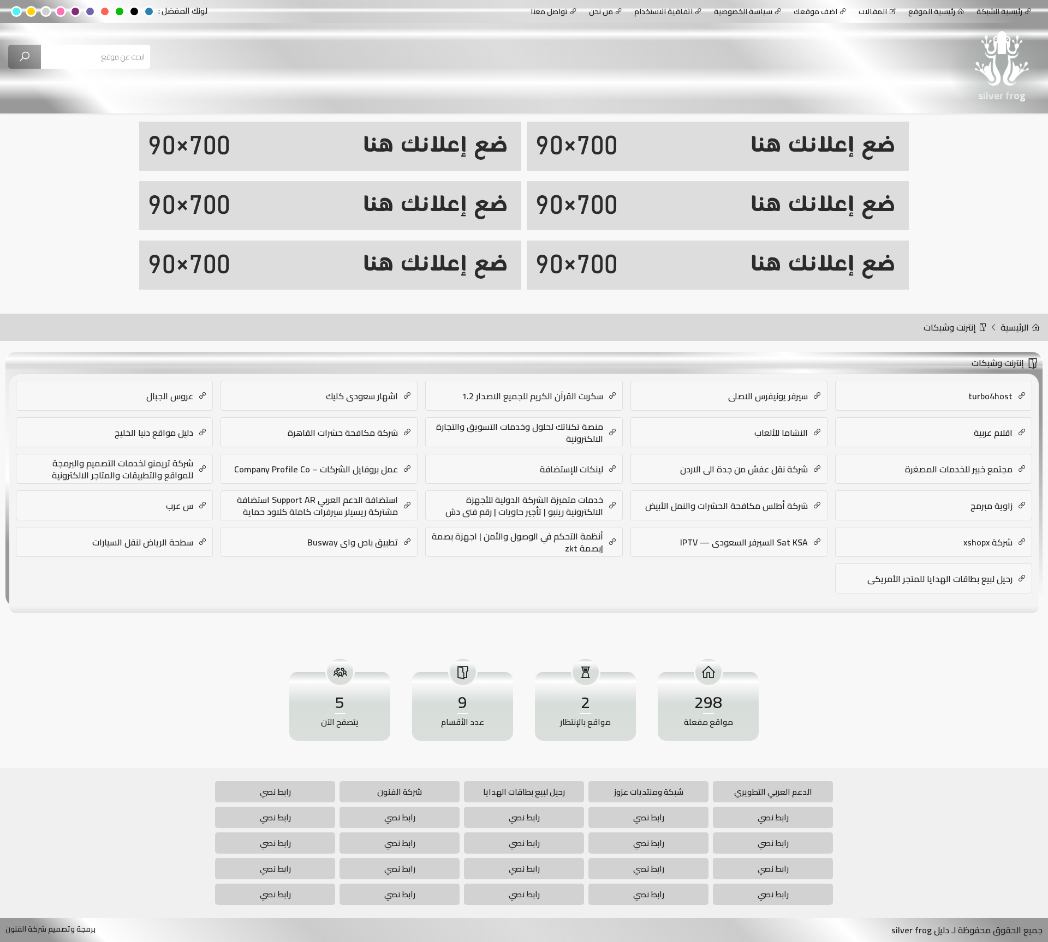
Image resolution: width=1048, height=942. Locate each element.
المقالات (873, 11)
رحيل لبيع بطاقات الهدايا (524, 792)
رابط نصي (275, 792)
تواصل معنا (549, 11)
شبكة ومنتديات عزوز (648, 792)
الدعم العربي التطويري (773, 792)
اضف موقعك (815, 11)
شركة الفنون (399, 792)
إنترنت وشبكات (951, 327)
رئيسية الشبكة (999, 11)
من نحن (601, 11)
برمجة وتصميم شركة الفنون (50, 929)
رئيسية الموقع (931, 11)
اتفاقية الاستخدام (663, 11)
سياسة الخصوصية (743, 11)
